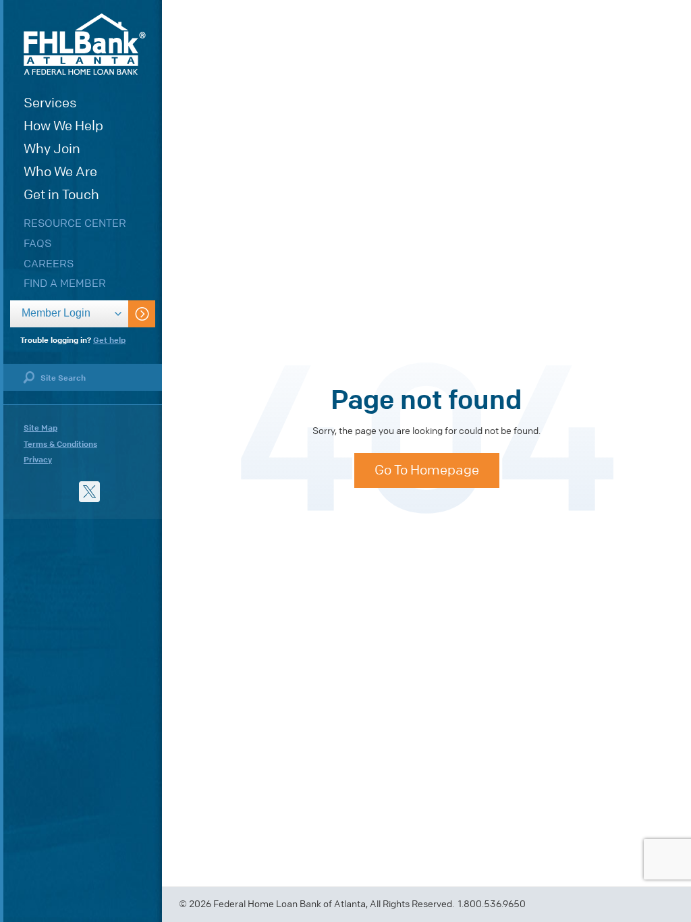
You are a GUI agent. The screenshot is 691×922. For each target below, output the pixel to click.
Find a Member (65, 283)
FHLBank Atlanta (85, 44)
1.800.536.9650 (492, 904)
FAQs (37, 243)
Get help (109, 340)
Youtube (34, 491)
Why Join (52, 148)
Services (50, 102)
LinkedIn (61, 491)
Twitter (89, 491)
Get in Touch (61, 194)
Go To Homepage (427, 470)
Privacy (38, 459)
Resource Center (75, 223)
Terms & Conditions (60, 444)
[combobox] (69, 313)
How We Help (63, 125)
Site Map (40, 428)
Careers (49, 263)
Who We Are (60, 171)
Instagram (117, 491)
